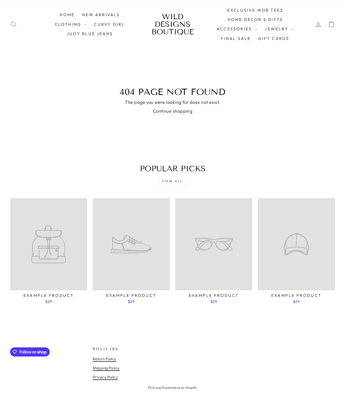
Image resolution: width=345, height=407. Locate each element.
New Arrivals (101, 14)
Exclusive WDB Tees (255, 10)
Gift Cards (273, 38)
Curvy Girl (109, 24)
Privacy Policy (105, 377)
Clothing (69, 24)
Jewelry (277, 28)
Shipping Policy (106, 368)
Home (67, 14)
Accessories (235, 28)
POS (151, 388)
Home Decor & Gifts (255, 19)
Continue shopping (172, 111)
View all (172, 181)
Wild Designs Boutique (173, 24)
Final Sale (236, 38)
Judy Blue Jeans (90, 33)
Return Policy (104, 358)
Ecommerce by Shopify (179, 388)
